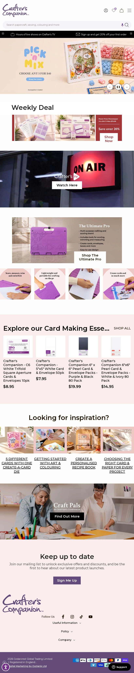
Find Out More (67, 516)
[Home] (67, 605)
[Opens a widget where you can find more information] (119, 667)
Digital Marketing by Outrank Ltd (27, 666)
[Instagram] (72, 617)
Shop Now (108, 139)
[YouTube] (90, 617)
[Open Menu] (129, 10)
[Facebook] (63, 617)
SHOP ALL (122, 328)
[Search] (127, 25)
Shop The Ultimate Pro (90, 257)
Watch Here (67, 185)
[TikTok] (81, 617)
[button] (122, 25)
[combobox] (67, 25)
